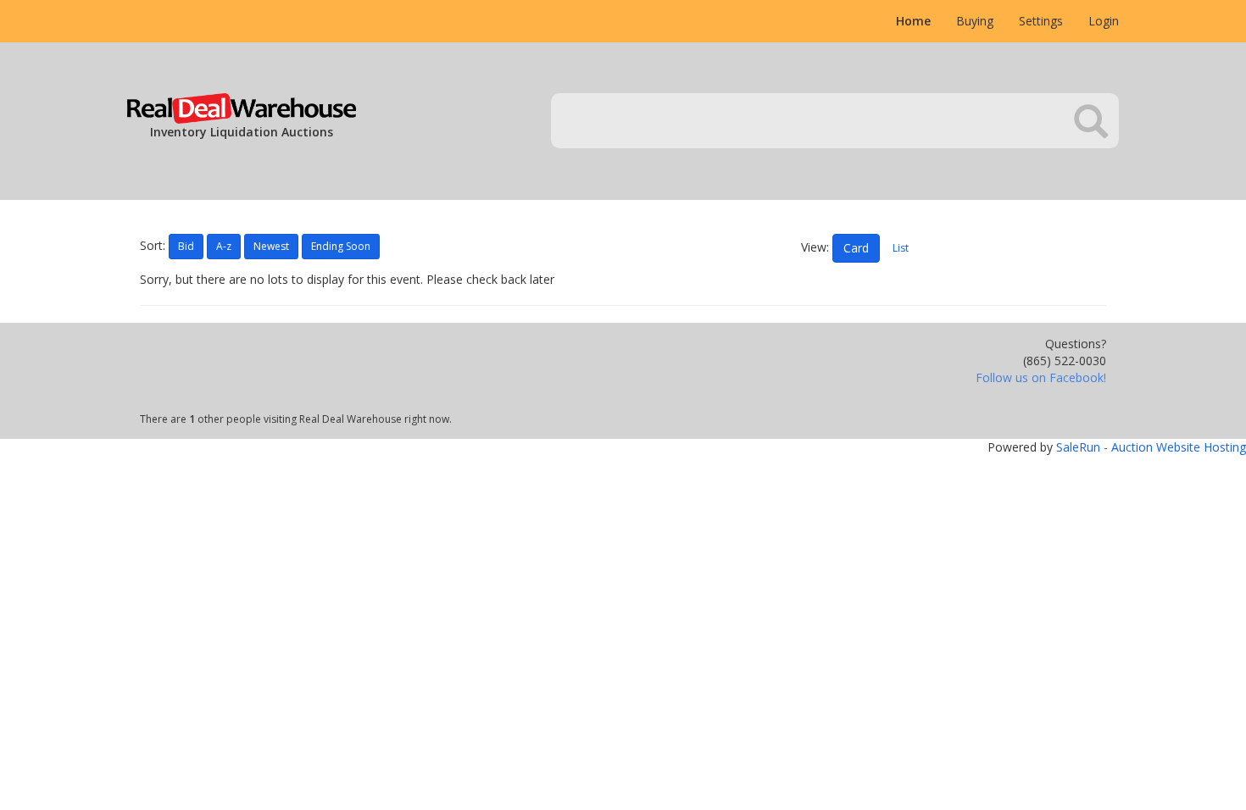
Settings (1041, 21)
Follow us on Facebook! (1041, 377)
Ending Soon (340, 246)
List (901, 248)
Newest (271, 246)
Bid (186, 246)
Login (1103, 21)
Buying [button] (974, 21)
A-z (223, 246)
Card (856, 248)
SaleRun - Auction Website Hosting (1151, 447)
